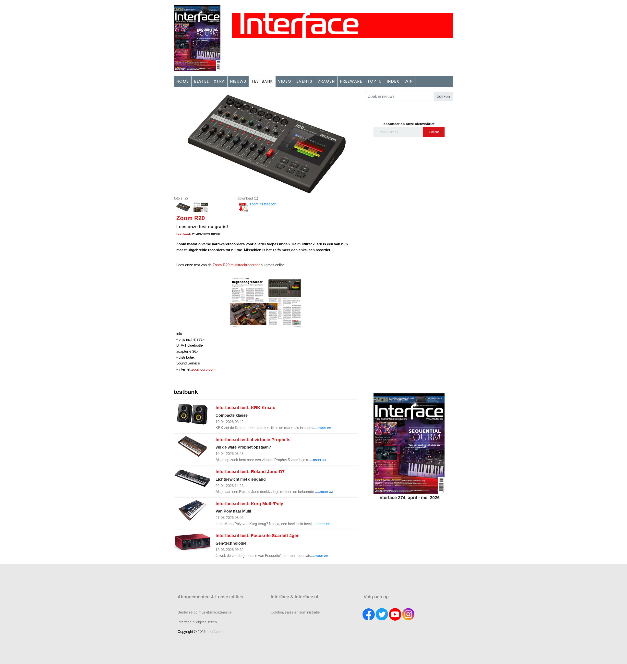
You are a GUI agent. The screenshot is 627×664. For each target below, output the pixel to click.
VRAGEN (326, 81)
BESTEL (201, 81)
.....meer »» (322, 428)
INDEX (393, 81)
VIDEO (284, 81)
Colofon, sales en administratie (295, 612)
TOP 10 (374, 81)
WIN (408, 81)
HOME (182, 81)
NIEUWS (238, 81)
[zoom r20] (200, 207)
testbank (183, 234)
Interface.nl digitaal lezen (197, 622)
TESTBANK (262, 81)
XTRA (219, 81)
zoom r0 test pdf (263, 204)
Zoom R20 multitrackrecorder (236, 265)
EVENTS (304, 81)
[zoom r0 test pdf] (266, 143)
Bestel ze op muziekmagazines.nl (204, 612)
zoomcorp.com (203, 369)
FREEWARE (351, 81)
